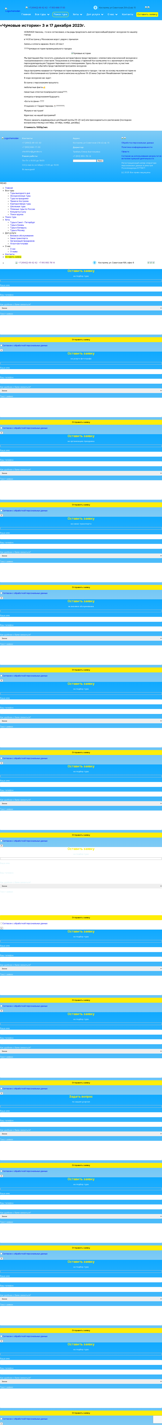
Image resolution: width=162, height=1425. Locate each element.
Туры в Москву (17, 230)
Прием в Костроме (19, 201)
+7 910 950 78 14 (47, 262)
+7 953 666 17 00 (57, 7)
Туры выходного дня (20, 193)
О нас (13, 249)
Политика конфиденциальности (137, 147)
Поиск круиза (16, 214)
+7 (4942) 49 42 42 (38, 7)
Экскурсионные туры (20, 196)
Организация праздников (22, 241)
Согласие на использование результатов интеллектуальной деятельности (141, 157)
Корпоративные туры (20, 204)
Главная (26, 14)
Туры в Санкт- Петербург (22, 222)
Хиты (76, 14)
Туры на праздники (19, 198)
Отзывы (13, 251)
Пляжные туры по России (22, 209)
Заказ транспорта (19, 238)
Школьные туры (17, 206)
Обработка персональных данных (138, 143)
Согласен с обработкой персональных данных (25, 345)
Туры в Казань (17, 225)
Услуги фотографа (19, 243)
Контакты (127, 14)
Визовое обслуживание (22, 235)
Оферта (125, 151)
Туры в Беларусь (18, 227)
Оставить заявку (147, 14)
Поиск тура (60, 14)
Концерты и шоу (18, 211)
